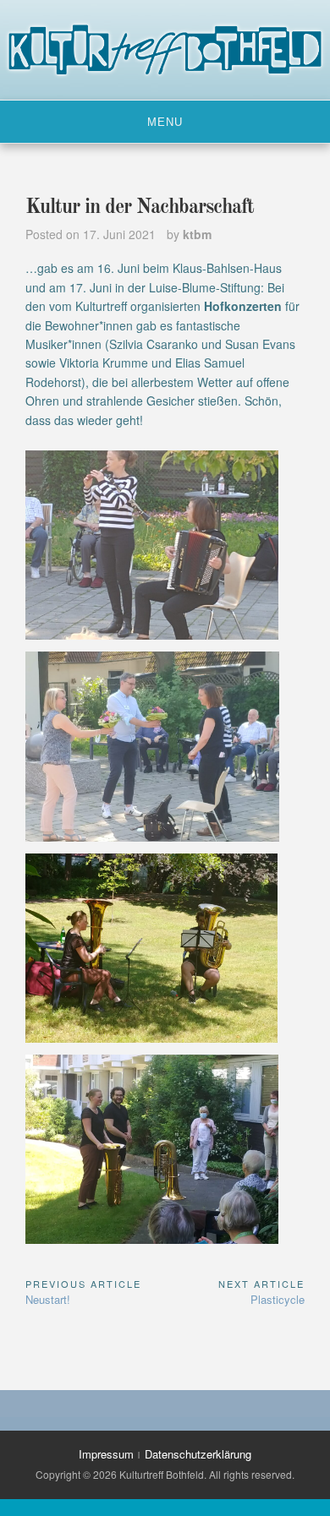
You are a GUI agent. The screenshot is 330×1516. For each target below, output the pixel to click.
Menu (165, 122)
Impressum (106, 1454)
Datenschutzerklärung (198, 1454)
